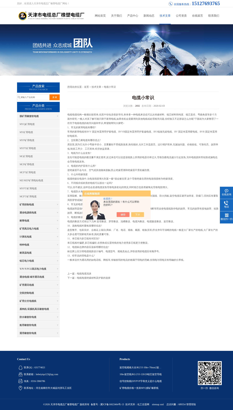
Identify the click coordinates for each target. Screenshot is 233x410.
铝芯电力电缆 (27, 261)
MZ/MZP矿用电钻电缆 (31, 180)
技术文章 (165, 15)
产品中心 (132, 15)
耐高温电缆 (26, 253)
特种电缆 (24, 244)
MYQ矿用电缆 (27, 124)
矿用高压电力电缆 (29, 228)
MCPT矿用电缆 (28, 172)
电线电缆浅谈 (84, 273)
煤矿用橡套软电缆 (29, 116)
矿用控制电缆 (27, 204)
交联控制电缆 (27, 293)
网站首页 (100, 15)
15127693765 (206, 3)
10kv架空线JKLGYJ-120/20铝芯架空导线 (141, 374)
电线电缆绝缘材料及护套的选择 (93, 278)
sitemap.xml (158, 404)
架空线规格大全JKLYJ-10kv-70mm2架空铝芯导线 (141, 367)
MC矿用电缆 (26, 156)
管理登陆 (191, 404)
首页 (86, 87)
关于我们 (116, 15)
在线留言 (197, 15)
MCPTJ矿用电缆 (28, 196)
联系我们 (213, 15)
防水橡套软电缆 (28, 317)
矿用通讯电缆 (27, 285)
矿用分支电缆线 (28, 301)
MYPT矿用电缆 (28, 148)
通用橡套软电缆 (28, 333)
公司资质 (181, 15)
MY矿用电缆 (26, 132)
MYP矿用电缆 (27, 140)
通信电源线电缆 (28, 212)
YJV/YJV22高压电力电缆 (33, 269)
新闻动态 (148, 15)
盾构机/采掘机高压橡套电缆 (34, 309)
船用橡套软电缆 (28, 325)
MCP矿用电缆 (27, 164)
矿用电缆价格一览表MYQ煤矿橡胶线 (139, 388)
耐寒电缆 (24, 220)
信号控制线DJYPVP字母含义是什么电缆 (141, 381)
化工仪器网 (143, 404)
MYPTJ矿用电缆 (28, 188)
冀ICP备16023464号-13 (112, 404)
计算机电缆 (26, 236)
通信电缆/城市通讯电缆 (32, 277)
